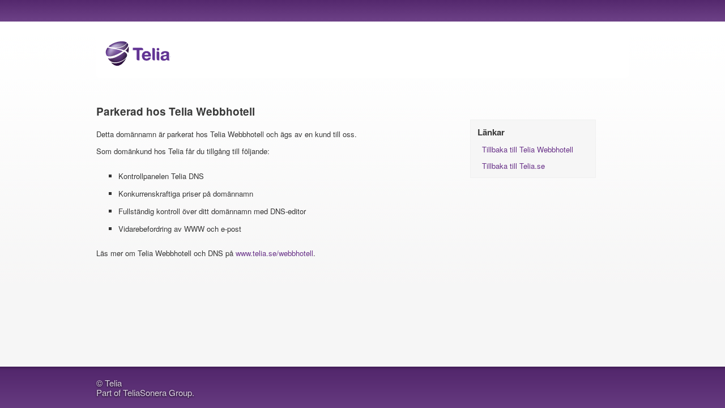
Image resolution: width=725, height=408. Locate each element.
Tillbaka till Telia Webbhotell (527, 149)
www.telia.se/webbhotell (274, 253)
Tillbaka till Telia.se (513, 165)
